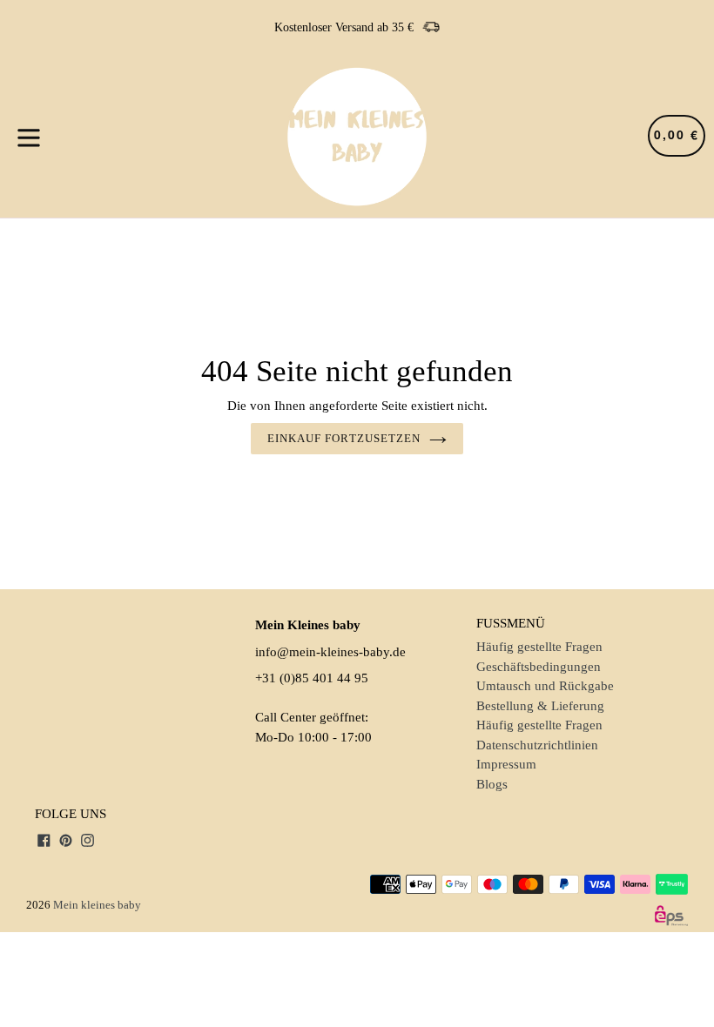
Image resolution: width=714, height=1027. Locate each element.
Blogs (492, 784)
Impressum (506, 764)
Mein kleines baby (97, 904)
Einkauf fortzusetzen (344, 438)
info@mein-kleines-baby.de (330, 652)
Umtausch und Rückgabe (545, 686)
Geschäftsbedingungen (538, 667)
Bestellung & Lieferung (540, 706)
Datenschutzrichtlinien (537, 745)
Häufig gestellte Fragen (539, 647)
